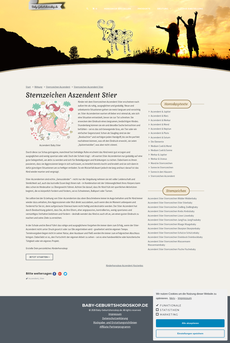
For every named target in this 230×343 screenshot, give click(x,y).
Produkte (144, 8)
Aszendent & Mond (160, 124)
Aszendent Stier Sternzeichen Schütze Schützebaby (173, 232)
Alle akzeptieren (190, 323)
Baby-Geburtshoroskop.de (115, 305)
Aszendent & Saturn (160, 137)
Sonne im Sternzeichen (162, 167)
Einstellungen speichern (190, 333)
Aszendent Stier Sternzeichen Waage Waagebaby (172, 224)
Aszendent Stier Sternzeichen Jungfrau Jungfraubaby (174, 219)
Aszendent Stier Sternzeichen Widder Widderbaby (172, 198)
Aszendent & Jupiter (161, 111)
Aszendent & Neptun (161, 128)
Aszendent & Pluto (160, 133)
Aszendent (33, 278)
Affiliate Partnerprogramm (115, 326)
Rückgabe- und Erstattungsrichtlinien (115, 322)
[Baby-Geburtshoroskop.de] (49, 12)
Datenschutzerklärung (115, 318)
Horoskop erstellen (117, 8)
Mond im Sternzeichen (161, 163)
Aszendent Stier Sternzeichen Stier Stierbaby (170, 202)
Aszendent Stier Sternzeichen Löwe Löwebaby (171, 215)
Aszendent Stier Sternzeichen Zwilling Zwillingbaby (173, 207)
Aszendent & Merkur (161, 120)
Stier (42, 278)
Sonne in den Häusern (161, 171)
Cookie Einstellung (190, 8)
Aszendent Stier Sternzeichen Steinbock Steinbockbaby (175, 237)
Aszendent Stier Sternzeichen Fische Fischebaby (172, 249)
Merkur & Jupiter (159, 154)
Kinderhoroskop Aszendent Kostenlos (124, 265)
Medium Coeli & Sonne (161, 150)
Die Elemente (157, 141)
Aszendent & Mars (159, 115)
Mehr (172, 298)
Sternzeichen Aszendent (163, 176)
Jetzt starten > (39, 257)
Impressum (185, 298)
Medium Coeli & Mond (161, 146)
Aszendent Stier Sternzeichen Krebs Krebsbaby (171, 211)
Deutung (162, 8)
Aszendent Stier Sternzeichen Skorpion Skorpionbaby (174, 228)
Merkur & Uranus (159, 158)
